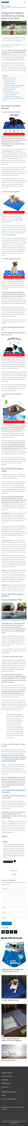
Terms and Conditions (6, 1076)
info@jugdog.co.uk (11, 1098)
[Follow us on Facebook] (3, 932)
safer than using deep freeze (8, 761)
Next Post (14, 874)
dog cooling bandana (9, 489)
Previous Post (14, 870)
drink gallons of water (11, 59)
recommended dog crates (9, 234)
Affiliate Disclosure (5, 1083)
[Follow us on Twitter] (7, 932)
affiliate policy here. (18, 40)
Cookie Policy (4, 1087)
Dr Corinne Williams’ (12, 714)
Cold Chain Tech (5, 755)
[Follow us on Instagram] (15, 932)
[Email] (15, 861)
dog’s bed (12, 232)
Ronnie (5, 841)
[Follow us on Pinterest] (11, 932)
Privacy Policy (4, 1079)
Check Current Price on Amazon (14, 134)
